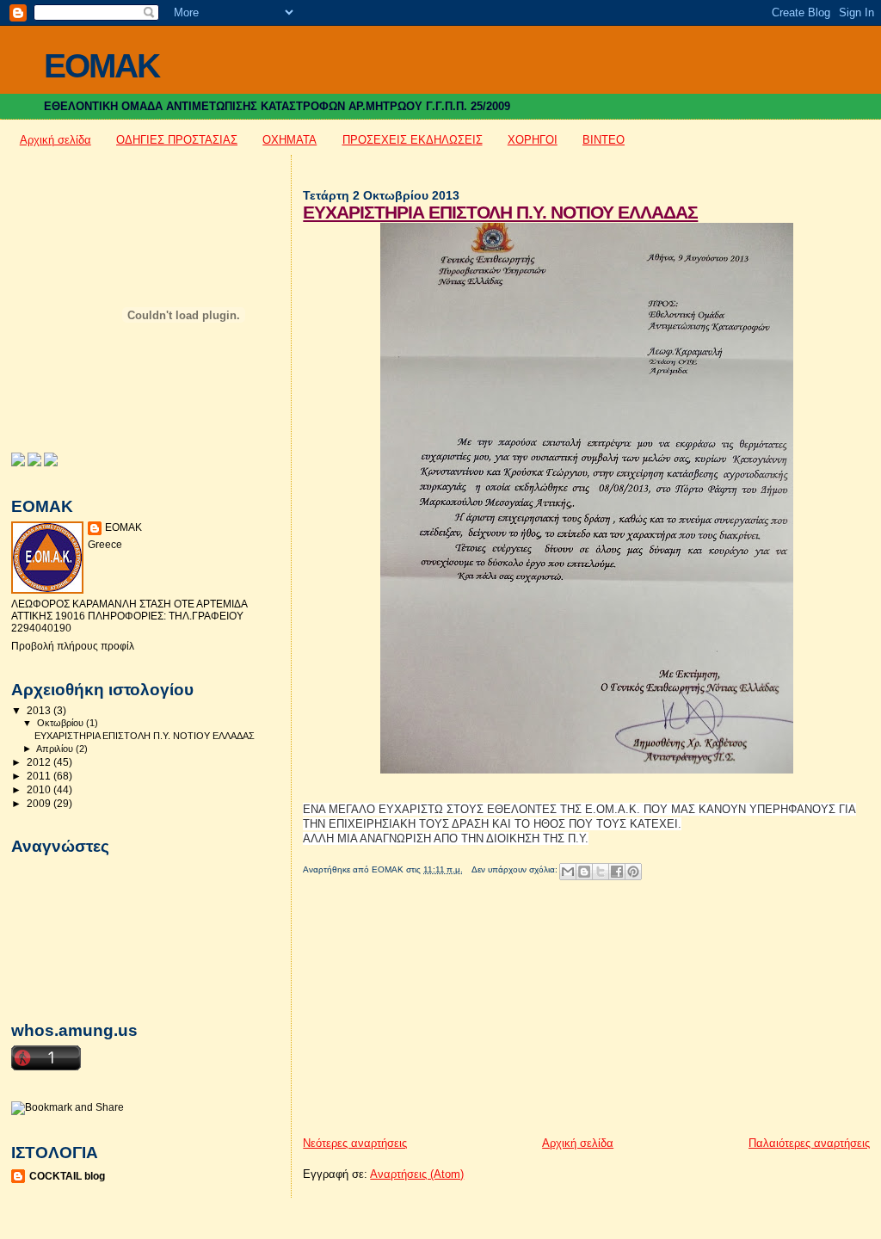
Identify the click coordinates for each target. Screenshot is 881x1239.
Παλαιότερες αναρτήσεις (809, 1143)
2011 (40, 775)
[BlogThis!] (584, 871)
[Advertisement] (432, 1015)
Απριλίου (56, 748)
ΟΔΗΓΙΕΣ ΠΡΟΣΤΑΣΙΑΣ (176, 139)
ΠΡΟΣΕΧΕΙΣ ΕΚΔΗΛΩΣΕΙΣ (412, 139)
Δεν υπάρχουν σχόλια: (515, 869)
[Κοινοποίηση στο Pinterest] (633, 871)
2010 (40, 789)
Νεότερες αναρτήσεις (355, 1143)
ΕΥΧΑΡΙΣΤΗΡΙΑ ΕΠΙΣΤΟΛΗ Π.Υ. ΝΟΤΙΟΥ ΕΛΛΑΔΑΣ (500, 212)
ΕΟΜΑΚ (123, 527)
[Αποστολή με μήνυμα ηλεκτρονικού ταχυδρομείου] (567, 871)
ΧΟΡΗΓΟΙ (533, 139)
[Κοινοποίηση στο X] (600, 871)
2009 (40, 803)
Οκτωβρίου (61, 723)
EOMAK (101, 65)
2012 (40, 761)
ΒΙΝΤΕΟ (603, 139)
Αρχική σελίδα (55, 139)
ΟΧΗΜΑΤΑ (289, 139)
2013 (40, 710)
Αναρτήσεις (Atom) (417, 1174)
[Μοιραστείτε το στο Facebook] (616, 871)
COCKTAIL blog (67, 1175)
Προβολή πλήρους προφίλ (72, 646)
